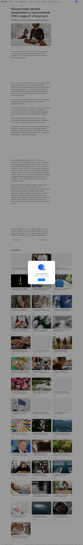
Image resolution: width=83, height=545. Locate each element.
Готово (41, 279)
